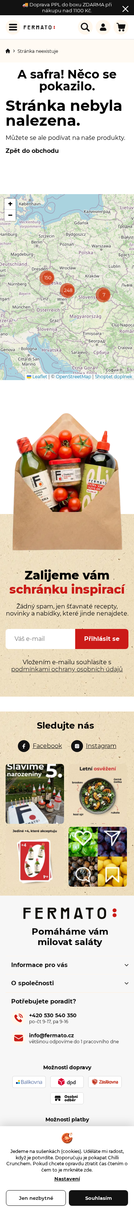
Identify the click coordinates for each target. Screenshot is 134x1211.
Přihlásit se (101, 638)
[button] (103, 295)
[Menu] (13, 27)
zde (88, 1170)
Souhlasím (98, 1198)
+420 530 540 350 (53, 1018)
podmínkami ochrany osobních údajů (67, 669)
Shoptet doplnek (113, 376)
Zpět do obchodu (32, 151)
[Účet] (103, 27)
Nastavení (67, 1179)
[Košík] (121, 27)
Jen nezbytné (36, 1198)
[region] (67, 287)
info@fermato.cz (74, 1038)
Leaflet (39, 376)
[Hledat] (85, 27)
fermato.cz (40, 746)
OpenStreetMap (73, 376)
